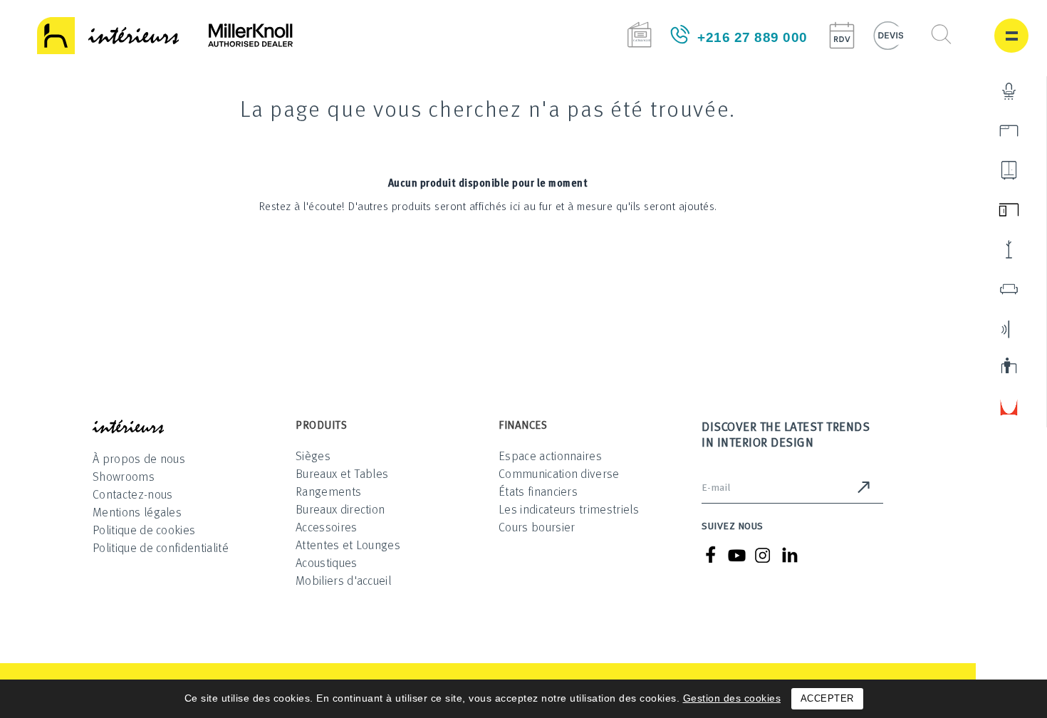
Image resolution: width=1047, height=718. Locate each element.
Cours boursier (537, 527)
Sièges (313, 455)
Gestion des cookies (732, 698)
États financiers (538, 491)
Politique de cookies (144, 529)
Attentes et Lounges (348, 544)
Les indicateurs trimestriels (569, 509)
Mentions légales (137, 512)
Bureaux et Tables (342, 473)
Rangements (328, 491)
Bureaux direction (340, 509)
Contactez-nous (132, 494)
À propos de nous (139, 458)
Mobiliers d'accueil (343, 580)
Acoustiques (327, 562)
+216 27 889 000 (752, 37)
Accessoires (327, 527)
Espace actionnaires (550, 455)
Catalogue (639, 35)
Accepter (827, 698)
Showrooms (124, 476)
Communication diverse (559, 473)
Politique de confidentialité (161, 547)
